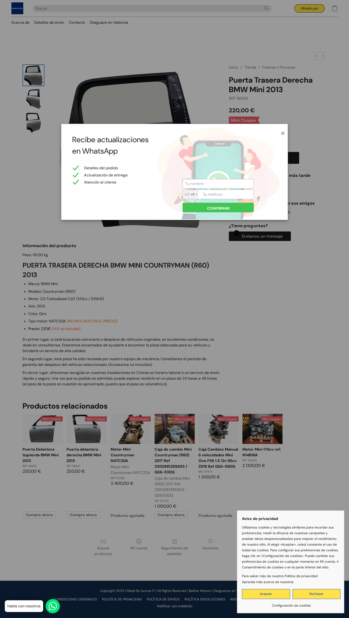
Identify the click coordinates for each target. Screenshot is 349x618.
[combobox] (190, 194)
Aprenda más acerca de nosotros (267, 582)
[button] (266, 594)
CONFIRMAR (218, 208)
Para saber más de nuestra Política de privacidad (280, 576)
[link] (291, 603)
